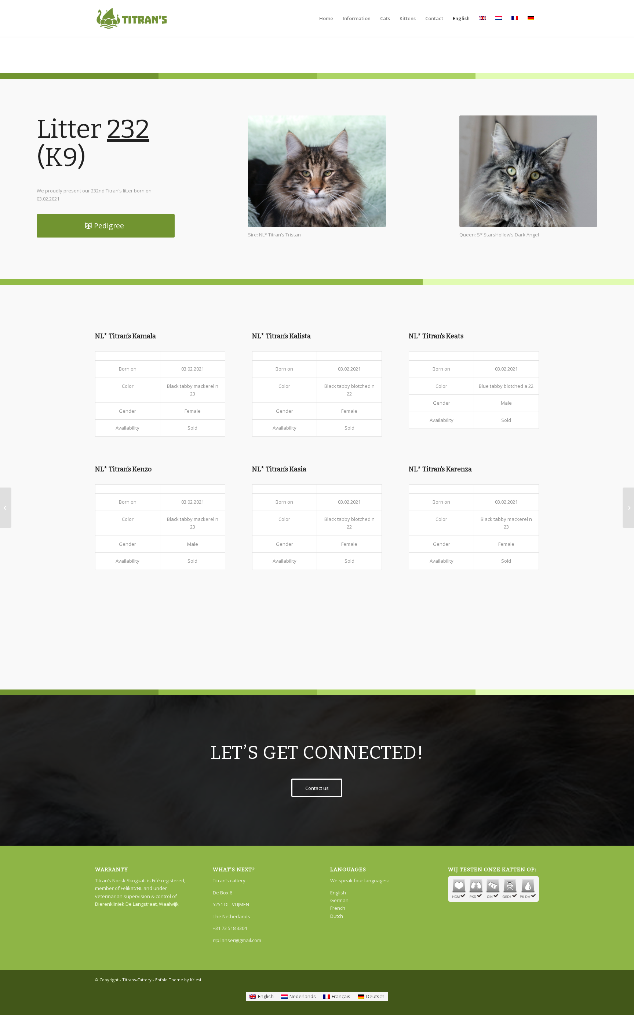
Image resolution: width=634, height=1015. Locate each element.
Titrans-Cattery (137, 979)
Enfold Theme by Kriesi (178, 979)
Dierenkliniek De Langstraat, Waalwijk (137, 904)
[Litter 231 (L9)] (5, 508)
